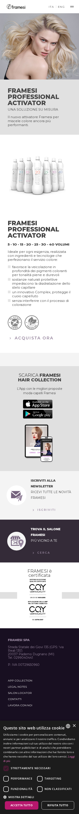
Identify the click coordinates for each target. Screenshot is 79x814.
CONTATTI (15, 699)
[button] (39, 796)
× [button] (74, 725)
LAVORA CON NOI (20, 705)
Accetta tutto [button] (22, 805)
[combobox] (68, 726)
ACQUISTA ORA (33, 338)
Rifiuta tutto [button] (57, 805)
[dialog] (39, 767)
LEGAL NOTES (17, 686)
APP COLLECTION (20, 680)
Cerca (43, 552)
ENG (61, 6)
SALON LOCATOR (20, 693)
